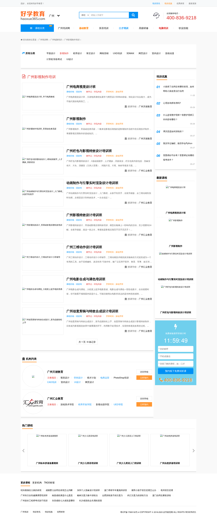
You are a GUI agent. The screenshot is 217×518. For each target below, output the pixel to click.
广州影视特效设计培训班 (84, 214)
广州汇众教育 (145, 170)
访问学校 (144, 371)
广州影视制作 (76, 118)
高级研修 (143, 28)
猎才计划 (91, 377)
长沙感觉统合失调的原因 (90, 500)
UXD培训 (117, 53)
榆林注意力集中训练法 (87, 495)
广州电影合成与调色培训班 (85, 279)
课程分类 (40, 28)
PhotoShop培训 (121, 377)
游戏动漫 (169, 53)
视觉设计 (65, 377)
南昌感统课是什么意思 (62, 495)
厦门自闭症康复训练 (161, 495)
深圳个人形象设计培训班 (88, 490)
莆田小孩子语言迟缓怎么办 (143, 490)
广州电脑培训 (56, 39)
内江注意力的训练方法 (137, 495)
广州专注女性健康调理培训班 (34, 495)
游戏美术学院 (67, 404)
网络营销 (104, 53)
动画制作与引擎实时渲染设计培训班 (92, 182)
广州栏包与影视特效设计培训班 (89, 150)
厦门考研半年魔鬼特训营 (115, 490)
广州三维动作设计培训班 (84, 246)
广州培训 (24, 511)
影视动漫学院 (102, 404)
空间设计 (78, 377)
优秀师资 (180, 3)
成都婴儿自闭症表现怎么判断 (59, 490)
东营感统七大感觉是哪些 (63, 500)
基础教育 (84, 28)
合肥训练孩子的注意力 (112, 495)
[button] (194, 450)
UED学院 (118, 404)
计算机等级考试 (54, 59)
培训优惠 (168, 3)
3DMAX (130, 53)
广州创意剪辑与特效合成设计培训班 (92, 311)
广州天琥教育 (145, 106)
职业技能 (183, 28)
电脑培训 (163, 28)
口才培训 (123, 28)
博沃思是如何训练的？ (173, 131)
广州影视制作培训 (72, 39)
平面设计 (50, 53)
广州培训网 (64, 28)
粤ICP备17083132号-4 (129, 512)
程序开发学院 (85, 404)
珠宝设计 (90, 53)
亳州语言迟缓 (167, 490)
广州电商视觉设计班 (81, 86)
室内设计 (156, 53)
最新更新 (192, 3)
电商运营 (104, 377)
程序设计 (77, 53)
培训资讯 (156, 3)
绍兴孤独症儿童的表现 (31, 490)
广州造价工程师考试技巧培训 (34, 500)
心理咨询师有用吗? (172, 102)
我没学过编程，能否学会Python (177, 143)
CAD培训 (51, 382)
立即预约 (144, 377)
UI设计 (69, 59)
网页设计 (143, 53)
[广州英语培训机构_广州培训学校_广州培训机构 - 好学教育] (33, 15)
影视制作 (64, 53)
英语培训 (103, 28)
